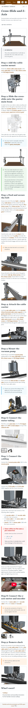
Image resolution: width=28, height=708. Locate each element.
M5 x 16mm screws (21, 70)
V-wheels (11, 237)
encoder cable (10, 515)
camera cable (16, 522)
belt (17, 201)
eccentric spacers (11, 108)
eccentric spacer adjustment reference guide (12, 112)
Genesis (9, 2)
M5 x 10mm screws (6, 276)
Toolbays (13, 694)
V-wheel (18, 234)
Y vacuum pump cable (14, 462)
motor (13, 603)
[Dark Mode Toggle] (26, 2)
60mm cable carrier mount (14, 68)
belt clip (23, 201)
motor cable (9, 519)
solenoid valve (5, 427)
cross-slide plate (5, 70)
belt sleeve (8, 203)
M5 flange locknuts (8, 72)
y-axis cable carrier (10, 310)
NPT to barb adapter (13, 425)
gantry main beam (6, 314)
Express (15, 2)
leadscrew (7, 142)
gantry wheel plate (15, 144)
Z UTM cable (20, 486)
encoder (19, 603)
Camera (6, 522)
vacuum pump (19, 354)
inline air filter (14, 380)
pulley (16, 236)
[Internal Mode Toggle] (22, 2)
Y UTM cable (11, 486)
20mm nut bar (16, 206)
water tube (12, 424)
